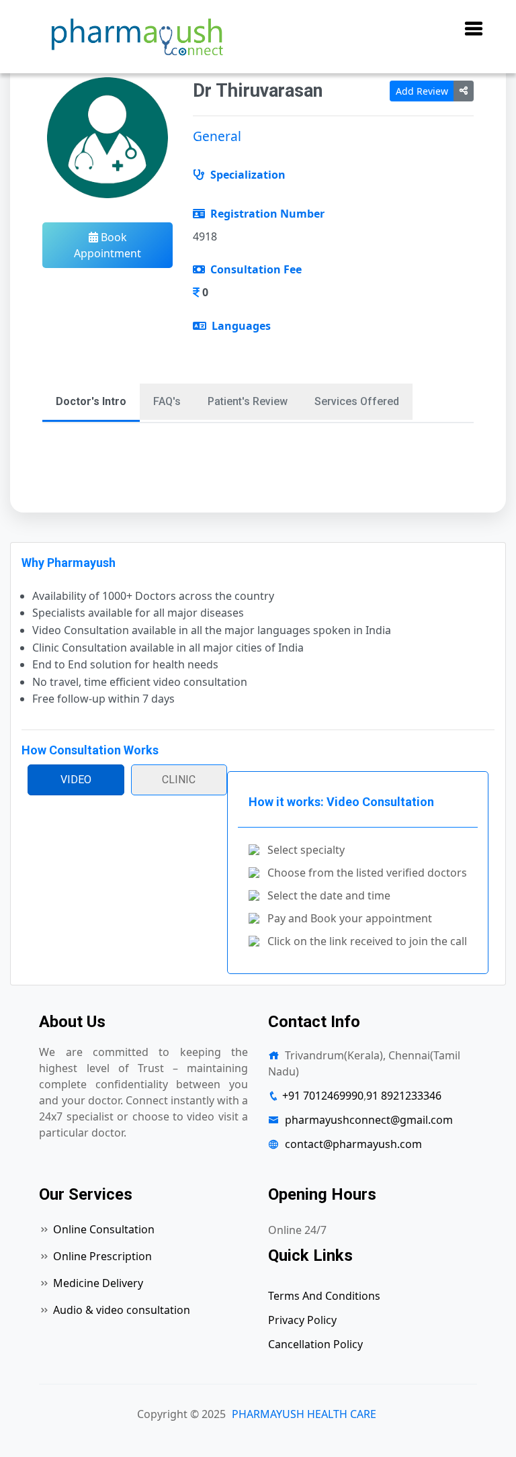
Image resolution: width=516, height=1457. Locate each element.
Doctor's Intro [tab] (91, 401)
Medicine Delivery (98, 1283)
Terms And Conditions (324, 1295)
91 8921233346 (403, 1095)
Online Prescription (102, 1256)
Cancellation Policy (315, 1344)
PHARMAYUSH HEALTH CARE (304, 1414)
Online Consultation (104, 1229)
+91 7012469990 (322, 1095)
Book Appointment (107, 245)
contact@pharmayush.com (353, 1144)
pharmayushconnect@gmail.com (369, 1119)
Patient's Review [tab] (248, 401)
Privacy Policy (302, 1320)
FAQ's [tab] (167, 401)
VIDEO (75, 779)
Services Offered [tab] (356, 401)
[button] (467, 29)
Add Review (422, 91)
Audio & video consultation (121, 1310)
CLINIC (179, 779)
